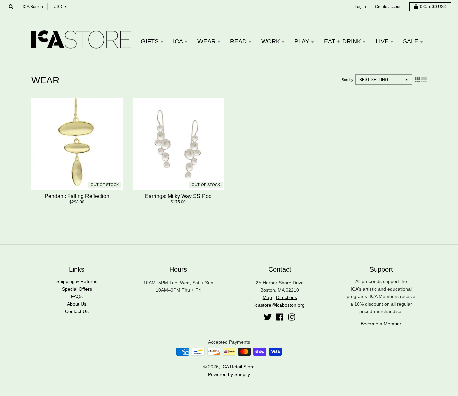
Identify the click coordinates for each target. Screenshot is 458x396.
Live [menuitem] (382, 41)
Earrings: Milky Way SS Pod (178, 196)
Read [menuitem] (238, 41)
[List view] (424, 79)
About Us (77, 304)
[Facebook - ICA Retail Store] (280, 317)
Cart (433, 6)
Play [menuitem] (301, 41)
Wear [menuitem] (206, 41)
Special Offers (77, 289)
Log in (360, 6)
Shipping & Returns (76, 281)
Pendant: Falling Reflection (77, 196)
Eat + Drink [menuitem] (342, 41)
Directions (286, 297)
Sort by (347, 80)
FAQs (77, 296)
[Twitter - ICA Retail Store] (268, 317)
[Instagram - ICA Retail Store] (292, 317)
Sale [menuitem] (410, 41)
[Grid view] (417, 79)
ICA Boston (33, 6)
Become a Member (381, 323)
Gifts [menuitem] (150, 41)
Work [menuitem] (270, 41)
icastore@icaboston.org (279, 305)
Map (267, 297)
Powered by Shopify (229, 374)
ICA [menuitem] (178, 41)
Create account (389, 6)
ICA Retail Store (238, 366)
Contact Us (77, 311)
